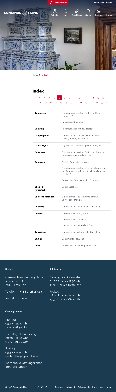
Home (35, 75)
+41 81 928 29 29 (31, 291)
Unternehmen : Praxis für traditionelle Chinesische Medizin (80, 198)
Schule (109, 2)
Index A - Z (70, 387)
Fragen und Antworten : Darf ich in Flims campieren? (81, 114)
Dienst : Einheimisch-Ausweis (76, 162)
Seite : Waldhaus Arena (73, 239)
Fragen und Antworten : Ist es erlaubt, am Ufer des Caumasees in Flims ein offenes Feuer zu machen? (84, 171)
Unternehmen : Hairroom (74, 219)
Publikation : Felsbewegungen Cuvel (79, 245)
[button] (107, 13)
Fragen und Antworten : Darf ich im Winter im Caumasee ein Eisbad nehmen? (83, 154)
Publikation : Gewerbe (72, 122)
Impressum (97, 387)
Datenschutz (84, 387)
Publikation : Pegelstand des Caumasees (81, 180)
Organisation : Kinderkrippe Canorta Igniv (81, 145)
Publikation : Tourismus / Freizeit (77, 129)
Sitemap (59, 387)
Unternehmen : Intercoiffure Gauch (78, 225)
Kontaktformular (16, 298)
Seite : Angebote (70, 187)
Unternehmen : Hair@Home (75, 213)
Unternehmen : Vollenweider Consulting (81, 206)
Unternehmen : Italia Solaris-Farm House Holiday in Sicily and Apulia (81, 137)
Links (108, 387)
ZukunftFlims (98, 2)
